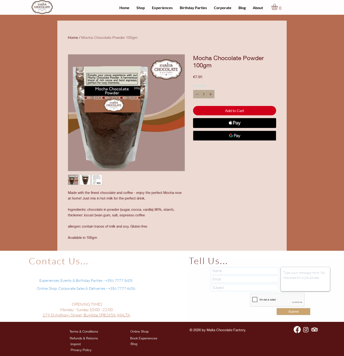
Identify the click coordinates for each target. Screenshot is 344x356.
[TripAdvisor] (314, 329)
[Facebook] (297, 329)
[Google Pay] (234, 136)
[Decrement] (197, 94)
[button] (278, 7)
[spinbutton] (204, 94)
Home (73, 37)
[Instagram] (305, 329)
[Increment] (211, 94)
